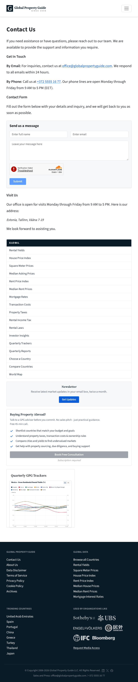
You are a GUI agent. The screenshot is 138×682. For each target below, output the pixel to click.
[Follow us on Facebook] (111, 670)
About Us (12, 565)
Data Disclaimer (16, 570)
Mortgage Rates (18, 297)
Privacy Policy (15, 581)
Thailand (12, 648)
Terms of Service (16, 575)
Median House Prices (86, 586)
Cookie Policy (14, 586)
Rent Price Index (19, 281)
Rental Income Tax (20, 320)
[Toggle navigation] (126, 8)
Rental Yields (17, 250)
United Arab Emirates (19, 616)
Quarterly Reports (20, 351)
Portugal (12, 627)
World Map (15, 374)
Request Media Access (86, 648)
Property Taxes (18, 312)
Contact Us (13, 560)
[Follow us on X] (107, 670)
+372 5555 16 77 (49, 81)
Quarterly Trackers (20, 343)
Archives (11, 591)
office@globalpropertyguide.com (87, 66)
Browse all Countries (86, 560)
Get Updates (69, 399)
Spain (10, 622)
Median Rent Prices (20, 289)
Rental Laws (16, 328)
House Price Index (20, 258)
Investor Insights (19, 336)
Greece (10, 637)
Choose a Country (20, 359)
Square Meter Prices (21, 266)
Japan (10, 653)
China (10, 632)
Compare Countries (21, 367)
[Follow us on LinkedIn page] (103, 670)
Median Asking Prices (22, 274)
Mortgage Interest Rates (88, 597)
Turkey (10, 643)
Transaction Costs (20, 305)
